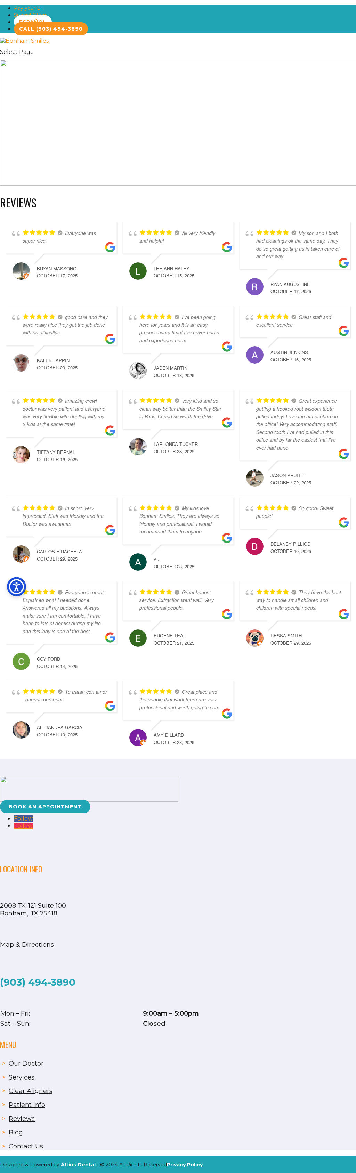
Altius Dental (78, 1165)
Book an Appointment (45, 807)
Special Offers (30, 15)
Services (21, 1077)
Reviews (22, 1119)
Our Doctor (26, 1063)
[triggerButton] (16, 586)
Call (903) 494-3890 (51, 29)
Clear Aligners (30, 1091)
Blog (16, 1132)
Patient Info (27, 1105)
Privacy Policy (185, 1165)
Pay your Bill (29, 8)
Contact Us (26, 1146)
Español (33, 22)
